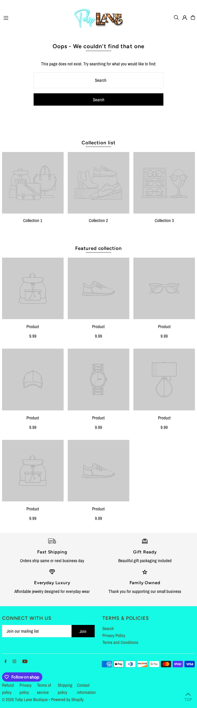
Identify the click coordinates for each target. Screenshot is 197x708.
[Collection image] (33, 183)
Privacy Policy (113, 635)
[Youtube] (24, 661)
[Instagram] (14, 661)
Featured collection (98, 248)
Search (108, 628)
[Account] (184, 17)
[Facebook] (6, 661)
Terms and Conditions (120, 642)
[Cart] (193, 17)
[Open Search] (176, 17)
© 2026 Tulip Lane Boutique (25, 699)
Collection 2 (98, 220)
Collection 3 (164, 220)
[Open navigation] (35, 17)
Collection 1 (32, 220)
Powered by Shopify (67, 699)
